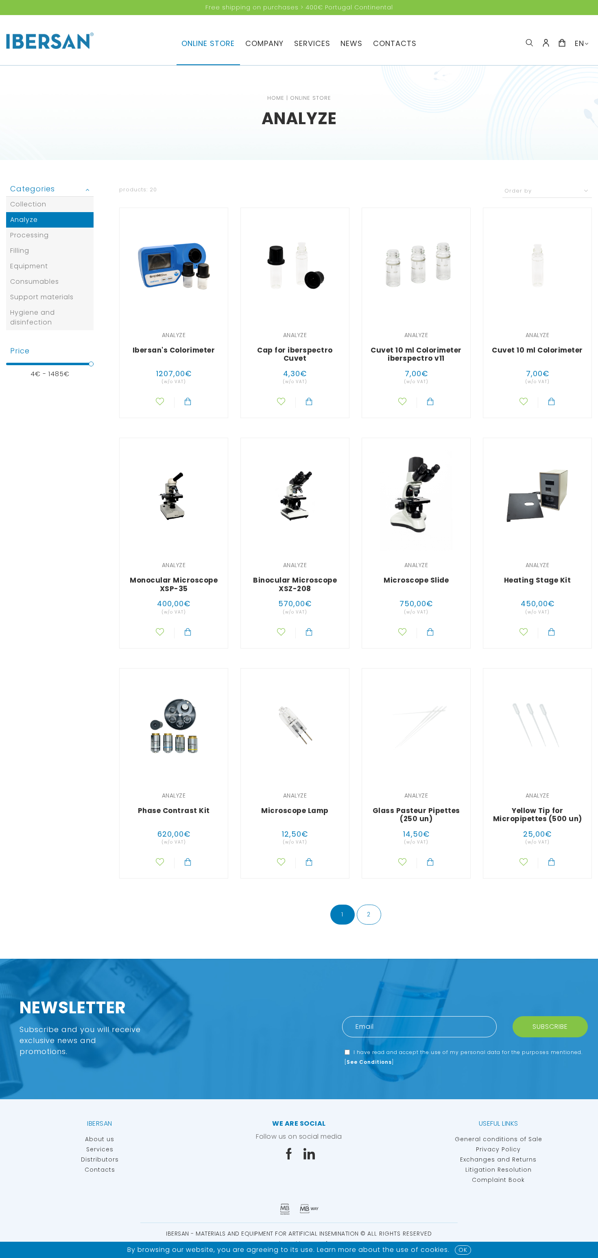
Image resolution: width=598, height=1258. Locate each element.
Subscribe (550, 1026)
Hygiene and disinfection (32, 317)
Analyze (24, 219)
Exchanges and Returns (498, 1159)
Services (312, 43)
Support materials (42, 297)
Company (264, 43)
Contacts (395, 43)
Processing (29, 235)
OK (462, 1250)
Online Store (208, 43)
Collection (28, 204)
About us (99, 1139)
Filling (19, 250)
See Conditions (369, 1062)
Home (275, 98)
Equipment (29, 266)
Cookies (434, 1249)
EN (579, 43)
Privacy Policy (498, 1149)
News (351, 43)
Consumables (34, 281)
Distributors (100, 1159)
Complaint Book (498, 1180)
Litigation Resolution (498, 1170)
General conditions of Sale (498, 1139)
